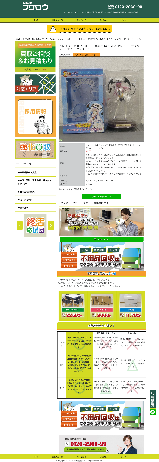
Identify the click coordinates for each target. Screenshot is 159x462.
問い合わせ (81, 20)
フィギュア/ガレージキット (87, 55)
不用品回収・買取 (28, 172)
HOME (35, 20)
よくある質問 (26, 199)
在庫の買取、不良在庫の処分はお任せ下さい (34, 182)
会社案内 (103, 20)
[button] (35, 225)
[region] (35, 225)
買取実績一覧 (57, 20)
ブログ (123, 20)
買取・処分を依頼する (101, 196)
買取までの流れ (27, 192)
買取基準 (24, 207)
